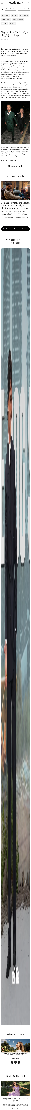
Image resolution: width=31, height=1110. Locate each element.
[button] (15, 636)
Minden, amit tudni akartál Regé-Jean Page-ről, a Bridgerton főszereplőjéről (15, 205)
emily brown (24, 15)
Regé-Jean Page (18, 19)
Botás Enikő (4, 39)
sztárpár (12, 23)
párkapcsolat (6, 19)
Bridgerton (5, 15)
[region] (15, 636)
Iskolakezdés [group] (10, 9)
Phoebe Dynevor (18, 74)
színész (4, 23)
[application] (15, 1047)
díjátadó (14, 15)
